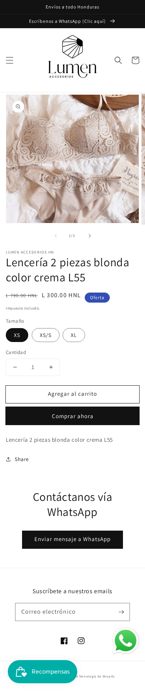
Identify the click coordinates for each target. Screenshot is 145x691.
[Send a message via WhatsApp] (125, 640)
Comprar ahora (73, 416)
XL (74, 335)
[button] (9, 60)
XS (17, 335)
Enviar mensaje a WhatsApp (72, 539)
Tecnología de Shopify (97, 676)
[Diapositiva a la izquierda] (55, 235)
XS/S (45, 335)
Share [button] (22, 459)
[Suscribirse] (121, 611)
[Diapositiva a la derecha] (89, 235)
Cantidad (16, 352)
